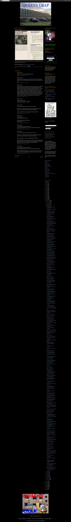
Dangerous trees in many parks (51, 450)
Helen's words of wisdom (50, 374)
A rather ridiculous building (50, 315)
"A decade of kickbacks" (50, 446)
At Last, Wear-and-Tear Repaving (50, 89)
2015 (47, 196)
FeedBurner (52, 61)
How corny (48, 365)
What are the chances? (50, 276)
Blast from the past (49, 401)
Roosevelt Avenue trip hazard (51, 467)
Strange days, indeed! (50, 228)
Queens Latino (47, 172)
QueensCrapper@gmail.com (49, 52)
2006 (47, 489)
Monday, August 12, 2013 (22, 75)
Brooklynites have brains (50, 411)
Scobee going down (49, 362)
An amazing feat (49, 275)
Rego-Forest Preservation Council (50, 134)
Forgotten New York (48, 166)
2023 (47, 185)
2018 (47, 192)
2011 (47, 482)
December (48, 200)
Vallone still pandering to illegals (51, 405)
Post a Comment (17, 155)
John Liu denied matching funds (51, 451)
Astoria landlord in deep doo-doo (51, 257)
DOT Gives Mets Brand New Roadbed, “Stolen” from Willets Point (50, 92)
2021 (47, 188)
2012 (47, 481)
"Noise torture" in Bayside (50, 251)
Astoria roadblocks (49, 366)
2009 (47, 485)
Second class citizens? (50, 316)
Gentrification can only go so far (51, 331)
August (48, 205)
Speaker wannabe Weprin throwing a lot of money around (50, 461)
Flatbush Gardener (47, 165)
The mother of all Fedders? (51, 441)
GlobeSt (46, 167)
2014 (47, 197)
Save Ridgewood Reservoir (49, 135)
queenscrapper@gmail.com (35, 516)
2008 (47, 486)
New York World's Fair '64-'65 (49, 133)
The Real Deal (47, 175)
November (48, 201)
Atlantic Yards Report (48, 160)
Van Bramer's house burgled (51, 397)
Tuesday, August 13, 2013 (22, 96)
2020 (47, 189)
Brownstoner (47, 161)
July (47, 471)
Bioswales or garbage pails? (51, 310)
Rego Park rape (49, 271)
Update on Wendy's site (50, 263)
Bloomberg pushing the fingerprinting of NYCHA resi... (50, 343)
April (47, 475)
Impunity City (47, 168)
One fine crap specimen (50, 410)
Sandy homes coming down (51, 229)
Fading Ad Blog (47, 164)
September (48, 204)
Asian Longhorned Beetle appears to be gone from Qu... (51, 379)
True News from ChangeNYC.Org (50, 136)
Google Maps (48, 156)
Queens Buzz (47, 171)
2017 (47, 193)
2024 (47, 184)
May (47, 474)
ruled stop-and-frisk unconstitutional (29, 64)
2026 (47, 181)
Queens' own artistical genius (51, 336)
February (48, 478)
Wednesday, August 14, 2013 (23, 102)
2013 (47, 199)
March (48, 476)
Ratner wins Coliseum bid (50, 350)
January (48, 479)
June (47, 472)
